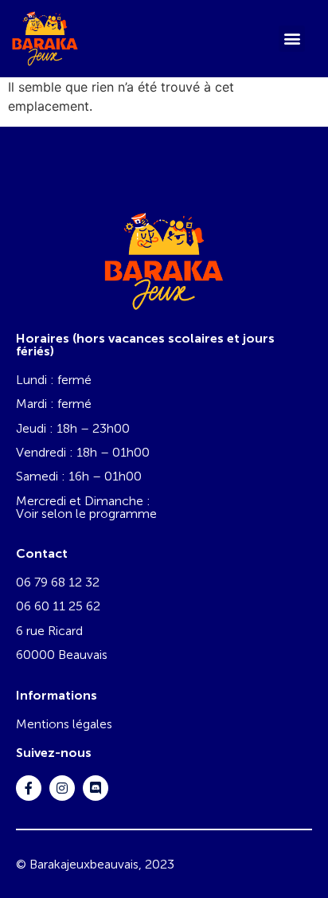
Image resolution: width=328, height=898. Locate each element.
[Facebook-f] (28, 788)
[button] (292, 38)
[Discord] (95, 788)
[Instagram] (62, 788)
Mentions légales (64, 723)
